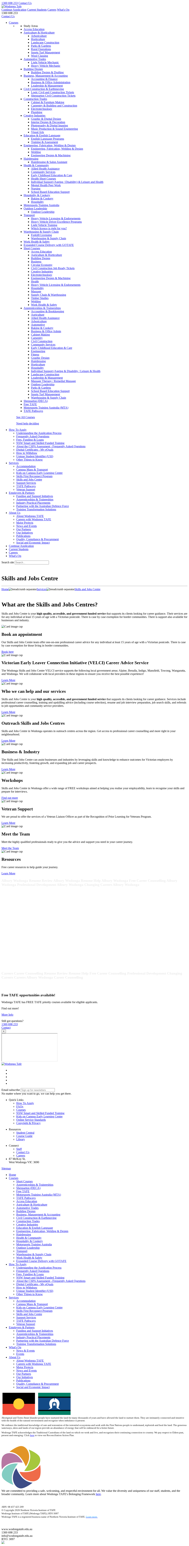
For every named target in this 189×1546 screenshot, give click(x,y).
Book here (7, 651)
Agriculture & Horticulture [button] (39, 32)
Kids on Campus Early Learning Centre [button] (39, 1116)
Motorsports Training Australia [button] (41, 205)
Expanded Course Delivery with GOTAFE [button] (49, 245)
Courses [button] (21, 1109)
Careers (51, 9)
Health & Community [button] (36, 165)
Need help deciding (27, 423)
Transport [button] (29, 215)
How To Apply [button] (18, 429)
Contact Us (25, 3)
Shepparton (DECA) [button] (36, 401)
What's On (63, 9)
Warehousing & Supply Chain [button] (41, 231)
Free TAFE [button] (30, 404)
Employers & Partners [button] (22, 492)
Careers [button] (20, 1155)
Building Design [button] (33, 69)
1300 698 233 (9, 3)
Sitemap (6, 1168)
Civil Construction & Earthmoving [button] (44, 89)
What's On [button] (15, 1347)
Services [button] (14, 463)
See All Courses (25, 417)
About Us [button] (14, 512)
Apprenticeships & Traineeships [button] (42, 308)
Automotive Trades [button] (35, 59)
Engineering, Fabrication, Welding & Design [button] (50, 145)
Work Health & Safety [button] (37, 241)
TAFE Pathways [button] (33, 411)
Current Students (37, 9)
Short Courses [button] (32, 248)
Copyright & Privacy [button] (28, 1123)
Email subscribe (10, 1089)
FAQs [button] (19, 1106)
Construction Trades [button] (35, 98)
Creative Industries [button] (34, 115)
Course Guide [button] (24, 1136)
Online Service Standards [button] (31, 1119)
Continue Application (13, 9)
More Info (7, 1014)
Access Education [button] (34, 29)
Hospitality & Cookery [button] (37, 195)
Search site (7, 562)
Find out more (9, 797)
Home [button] (12, 1174)
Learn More (8, 680)
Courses (13, 22)
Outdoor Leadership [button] (35, 208)
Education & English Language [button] (42, 135)
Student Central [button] (25, 1132)
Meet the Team (10, 848)
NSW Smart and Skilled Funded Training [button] (40, 1113)
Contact (6, 1027)
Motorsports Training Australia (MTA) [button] (46, 407)
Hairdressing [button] (31, 158)
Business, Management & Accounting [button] (46, 75)
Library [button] (20, 1139)
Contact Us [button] (22, 1152)
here (32, 1435)
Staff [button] (19, 1148)
